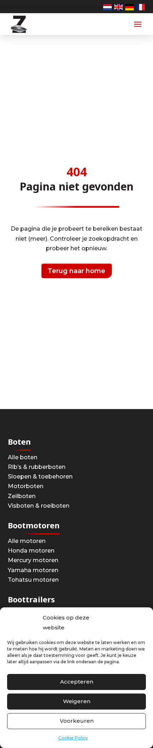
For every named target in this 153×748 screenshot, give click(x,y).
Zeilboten (22, 496)
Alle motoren (27, 541)
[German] (129, 6)
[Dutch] (107, 6)
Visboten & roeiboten (38, 505)
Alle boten (22, 457)
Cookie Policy (73, 738)
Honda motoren (31, 550)
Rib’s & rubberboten (36, 467)
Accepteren (76, 681)
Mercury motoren (33, 560)
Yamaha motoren (33, 570)
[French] (141, 6)
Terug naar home (76, 271)
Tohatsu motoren (33, 579)
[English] (118, 6)
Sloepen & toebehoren (40, 476)
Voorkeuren (77, 720)
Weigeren (76, 701)
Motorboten (25, 486)
